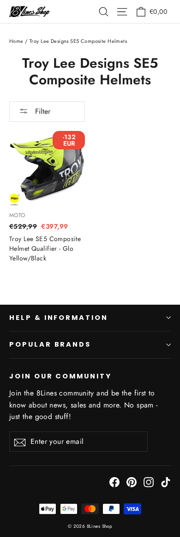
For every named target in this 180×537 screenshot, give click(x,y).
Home (16, 41)
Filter (41, 111)
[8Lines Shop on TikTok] (166, 481)
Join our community (60, 376)
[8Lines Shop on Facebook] (114, 481)
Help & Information (58, 317)
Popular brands (50, 344)
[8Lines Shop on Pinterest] (131, 481)
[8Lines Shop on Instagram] (149, 481)
